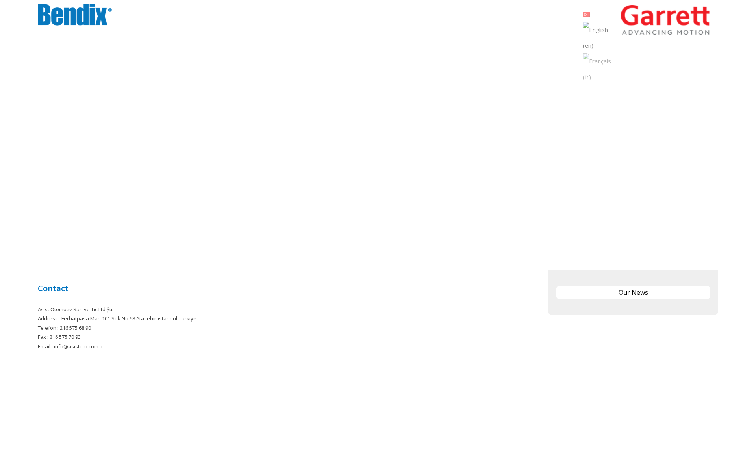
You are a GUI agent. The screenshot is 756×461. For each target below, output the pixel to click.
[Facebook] (360, 430)
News (513, 15)
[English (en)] (599, 37)
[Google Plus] (384, 430)
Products (487, 15)
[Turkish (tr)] (586, 14)
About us (456, 15)
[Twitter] (372, 430)
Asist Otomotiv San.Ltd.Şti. (398, 444)
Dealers (535, 15)
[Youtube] (396, 430)
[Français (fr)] (599, 68)
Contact (563, 15)
